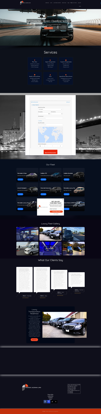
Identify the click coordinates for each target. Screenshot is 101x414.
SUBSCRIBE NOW (56, 211)
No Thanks (56, 213)
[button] (56, 202)
